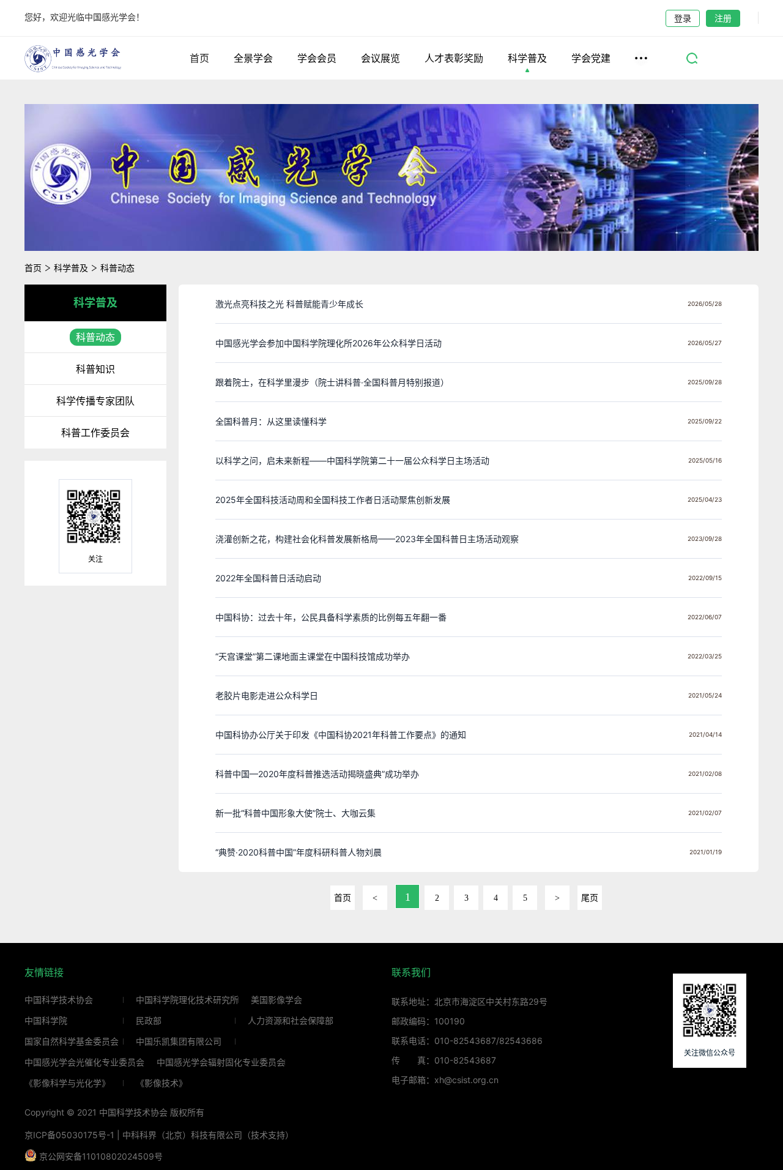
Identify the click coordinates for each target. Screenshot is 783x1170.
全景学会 (253, 58)
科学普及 (527, 58)
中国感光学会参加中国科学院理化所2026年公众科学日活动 (328, 343)
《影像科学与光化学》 (67, 1083)
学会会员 (316, 58)
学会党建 (590, 58)
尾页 (589, 898)
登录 (682, 18)
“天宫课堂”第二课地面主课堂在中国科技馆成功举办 (312, 656)
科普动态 (117, 268)
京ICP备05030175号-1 (69, 1135)
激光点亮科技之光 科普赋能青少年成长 (289, 304)
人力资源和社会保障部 (290, 1020)
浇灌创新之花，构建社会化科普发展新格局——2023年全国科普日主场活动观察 (367, 539)
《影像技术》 (161, 1083)
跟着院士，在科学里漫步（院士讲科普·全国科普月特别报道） (332, 382)
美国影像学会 (276, 1000)
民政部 (148, 1020)
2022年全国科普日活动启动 (268, 578)
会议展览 (380, 58)
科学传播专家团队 (95, 401)
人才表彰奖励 (454, 58)
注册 (723, 18)
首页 (199, 58)
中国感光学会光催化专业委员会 (84, 1062)
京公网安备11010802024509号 (100, 1156)
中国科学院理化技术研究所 (187, 1000)
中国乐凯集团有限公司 (178, 1041)
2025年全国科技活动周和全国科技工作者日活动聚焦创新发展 (332, 499)
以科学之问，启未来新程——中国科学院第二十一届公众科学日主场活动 (352, 460)
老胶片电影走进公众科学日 (266, 695)
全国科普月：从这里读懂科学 (271, 421)
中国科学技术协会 (58, 1000)
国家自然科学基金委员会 (71, 1041)
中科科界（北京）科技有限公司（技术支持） (208, 1135)
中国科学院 (45, 1020)
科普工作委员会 (95, 433)
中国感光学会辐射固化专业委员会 (221, 1062)
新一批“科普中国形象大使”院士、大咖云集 (295, 813)
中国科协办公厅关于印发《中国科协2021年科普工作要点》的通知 (340, 734)
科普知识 (95, 369)
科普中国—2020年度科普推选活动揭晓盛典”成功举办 (317, 774)
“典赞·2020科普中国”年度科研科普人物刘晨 (298, 852)
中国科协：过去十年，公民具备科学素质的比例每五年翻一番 (331, 617)
